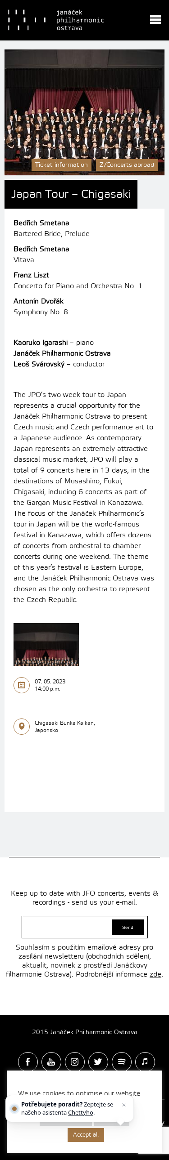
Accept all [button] (86, 1134)
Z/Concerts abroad (127, 165)
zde (155, 974)
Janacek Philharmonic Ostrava (57, 20)
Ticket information (61, 165)
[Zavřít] (124, 1105)
